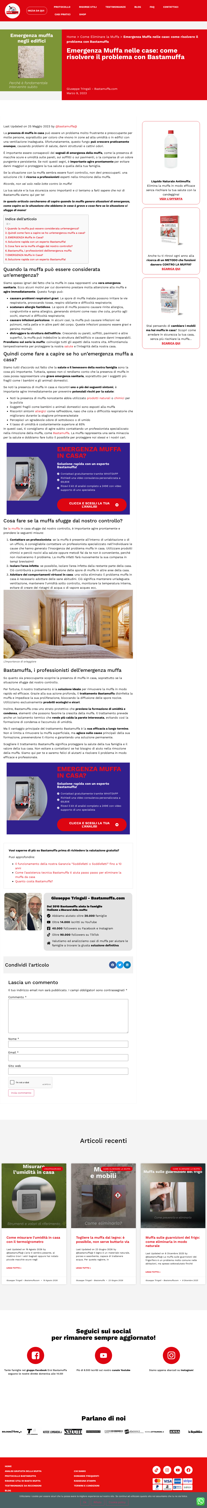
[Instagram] (167, 1470)
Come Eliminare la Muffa (99, 37)
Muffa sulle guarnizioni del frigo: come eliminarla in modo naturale (173, 1241)
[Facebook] (189, 1470)
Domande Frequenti (86, 1476)
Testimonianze (115, 7)
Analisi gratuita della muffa (23, 1471)
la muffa (14, 528)
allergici (40, 411)
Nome (13, 1038)
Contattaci (170, 7)
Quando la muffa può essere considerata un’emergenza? (43, 228)
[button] (112, 965)
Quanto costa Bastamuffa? (34, 881)
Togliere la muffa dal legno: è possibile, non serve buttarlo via (102, 1239)
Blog (137, 7)
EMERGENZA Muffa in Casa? (26, 237)
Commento (17, 997)
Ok (85, 1502)
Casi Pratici (63, 14)
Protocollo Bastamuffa (20, 1476)
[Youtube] (178, 1470)
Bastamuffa (61, 433)
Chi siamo (80, 1471)
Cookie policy (117, 1502)
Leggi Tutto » (13, 1268)
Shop (82, 14)
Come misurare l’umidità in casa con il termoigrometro (33, 1239)
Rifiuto (98, 1502)
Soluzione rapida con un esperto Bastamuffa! (37, 241)
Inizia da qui (36, 10)
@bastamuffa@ (66, 126)
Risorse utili (88, 7)
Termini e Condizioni (86, 1485)
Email (13, 1052)
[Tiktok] (157, 1470)
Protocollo (62, 7)
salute (68, 346)
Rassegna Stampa (85, 1481)
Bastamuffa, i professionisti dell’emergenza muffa (39, 250)
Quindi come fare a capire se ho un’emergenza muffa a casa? (46, 232)
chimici (119, 398)
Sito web (14, 1065)
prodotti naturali (98, 398)
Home (71, 37)
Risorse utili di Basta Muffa (22, 1481)
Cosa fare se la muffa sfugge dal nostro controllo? (40, 246)
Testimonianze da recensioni (23, 1485)
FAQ (152, 7)
